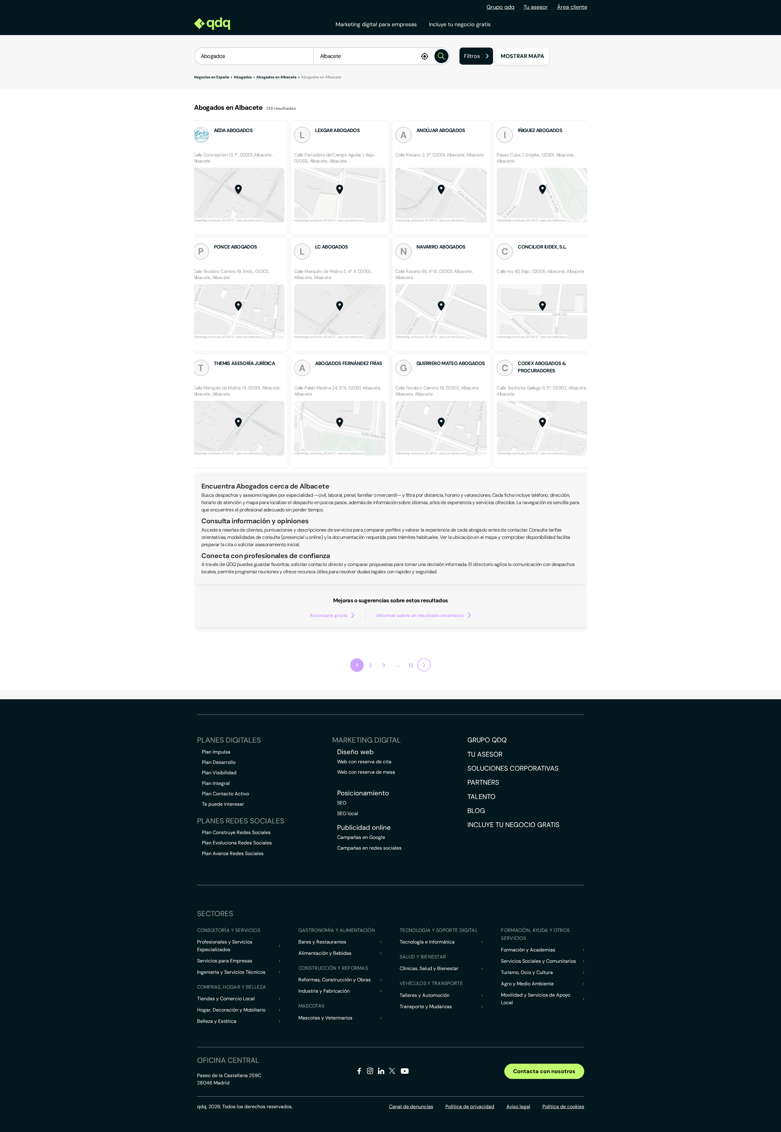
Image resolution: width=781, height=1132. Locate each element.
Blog (476, 810)
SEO (341, 803)
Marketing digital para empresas (376, 24)
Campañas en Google (361, 837)
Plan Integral (216, 783)
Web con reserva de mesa (366, 772)
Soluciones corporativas (513, 768)
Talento (481, 796)
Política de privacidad (469, 1106)
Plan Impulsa (216, 752)
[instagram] (370, 1072)
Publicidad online (364, 828)
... (397, 664)
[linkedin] (381, 1072)
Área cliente (572, 7)
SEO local (347, 813)
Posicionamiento (363, 793)
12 (410, 665)
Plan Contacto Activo (225, 793)
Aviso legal (518, 1106)
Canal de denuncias (411, 1106)
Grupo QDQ (487, 740)
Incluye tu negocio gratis (460, 24)
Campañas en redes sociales (369, 848)
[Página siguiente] (424, 665)
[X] (392, 1072)
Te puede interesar (223, 804)
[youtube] (404, 1073)
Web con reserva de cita (364, 761)
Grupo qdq (500, 7)
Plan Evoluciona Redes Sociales (237, 843)
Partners (483, 782)
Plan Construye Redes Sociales (236, 832)
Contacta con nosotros (544, 1071)
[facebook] (359, 1072)
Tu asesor (536, 7)
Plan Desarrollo (219, 762)
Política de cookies (563, 1106)
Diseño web (355, 752)
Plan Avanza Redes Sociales (233, 853)
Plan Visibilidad (219, 772)
